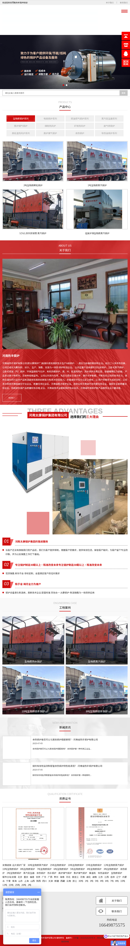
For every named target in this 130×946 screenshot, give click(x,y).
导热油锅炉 (103, 873)
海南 (62, 876)
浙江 (74, 880)
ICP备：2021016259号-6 (84, 937)
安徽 (14, 876)
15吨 (11, 884)
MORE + (12, 397)
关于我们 (110, 2)
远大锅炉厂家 (19, 865)
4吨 (102, 880)
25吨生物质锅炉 (58, 865)
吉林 (112, 876)
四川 (44, 880)
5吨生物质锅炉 (77, 869)
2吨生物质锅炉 (14, 873)
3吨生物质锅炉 (111, 869)
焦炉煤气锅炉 (80, 873)
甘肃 (38, 876)
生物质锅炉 (116, 873)
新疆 (56, 880)
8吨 (117, 880)
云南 (68, 880)
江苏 (100, 876)
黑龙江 (75, 876)
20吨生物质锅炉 (76, 865)
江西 (106, 876)
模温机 (92, 873)
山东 (20, 880)
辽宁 (118, 876)
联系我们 (124, 2)
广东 (44, 876)
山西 (32, 880)
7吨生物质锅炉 (44, 869)
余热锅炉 (40, 873)
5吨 (96, 880)
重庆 (26, 876)
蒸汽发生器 (28, 873)
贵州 (56, 876)
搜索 (123, 93)
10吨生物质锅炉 (10, 869)
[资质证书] (33, 833)
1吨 (86, 880)
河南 (82, 876)
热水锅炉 (51, 873)
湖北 (88, 876)
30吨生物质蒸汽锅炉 (38, 865)
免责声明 (65, 941)
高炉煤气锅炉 (65, 873)
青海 (14, 880)
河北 (68, 876)
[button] (63, 85)
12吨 (4, 884)
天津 (50, 880)
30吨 (80, 880)
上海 (26, 880)
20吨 (23, 884)
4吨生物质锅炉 (94, 869)
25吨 (17, 884)
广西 (50, 876)
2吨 (29, 884)
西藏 (62, 880)
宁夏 (8, 880)
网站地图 (101, 937)
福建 (32, 876)
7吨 (112, 880)
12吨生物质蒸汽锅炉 (114, 865)
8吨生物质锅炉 (27, 869)
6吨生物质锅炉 (61, 869)
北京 (20, 876)
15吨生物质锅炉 (94, 865)
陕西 (38, 880)
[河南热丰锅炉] (50, 20)
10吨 (122, 880)
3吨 (91, 880)
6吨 (107, 880)
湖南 (94, 876)
